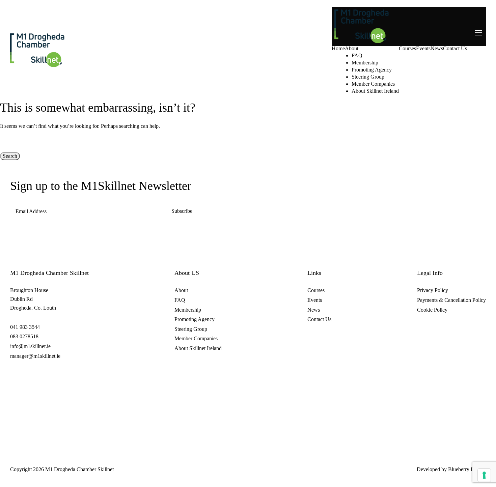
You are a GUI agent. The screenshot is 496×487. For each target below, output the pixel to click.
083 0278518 (24, 336)
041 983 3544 (25, 327)
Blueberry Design (467, 469)
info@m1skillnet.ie (30, 346)
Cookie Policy (432, 310)
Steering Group (368, 77)
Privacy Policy (432, 290)
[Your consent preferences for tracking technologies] (484, 475)
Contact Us (455, 48)
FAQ (357, 55)
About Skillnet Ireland (375, 91)
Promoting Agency (372, 70)
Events (423, 48)
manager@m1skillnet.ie (35, 356)
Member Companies (373, 84)
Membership (365, 62)
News (437, 48)
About (351, 48)
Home (338, 48)
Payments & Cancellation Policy (451, 300)
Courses (407, 48)
